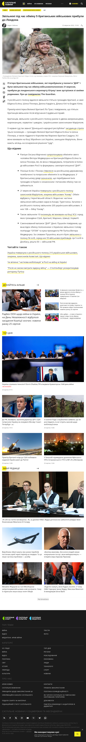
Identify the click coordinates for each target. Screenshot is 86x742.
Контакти (48, 684)
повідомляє (34, 94)
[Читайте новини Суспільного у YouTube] (28, 718)
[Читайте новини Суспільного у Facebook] (10, 718)
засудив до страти (75, 128)
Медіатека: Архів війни (12, 638)
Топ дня (47, 648)
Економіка (48, 659)
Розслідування (50, 655)
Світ (4, 663)
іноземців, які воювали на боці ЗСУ (58, 214)
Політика (6, 659)
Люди (46, 663)
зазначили (46, 178)
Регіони (49, 4)
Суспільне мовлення (11, 688)
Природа (6, 670)
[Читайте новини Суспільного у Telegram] (39, 718)
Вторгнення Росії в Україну (32, 10)
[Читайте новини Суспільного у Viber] (33, 718)
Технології (48, 666)
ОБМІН (5, 10)
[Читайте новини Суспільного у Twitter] (16, 718)
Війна (29, 4)
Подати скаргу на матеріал (14, 701)
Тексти (47, 630)
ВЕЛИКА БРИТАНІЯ (15, 10)
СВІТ (44, 10)
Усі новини (38, 4)
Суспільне (30, 729)
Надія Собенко (12, 25)
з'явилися (48, 170)
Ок (77, 734)
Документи (49, 701)
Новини (47, 674)
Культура (6, 674)
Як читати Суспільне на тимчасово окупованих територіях (59, 696)
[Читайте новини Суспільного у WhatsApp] (45, 718)
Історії (5, 666)
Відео (4, 634)
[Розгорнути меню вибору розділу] (24, 3)
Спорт (46, 670)
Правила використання (54, 688)
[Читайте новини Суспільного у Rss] (4, 718)
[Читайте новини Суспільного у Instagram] (22, 718)
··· (62, 3)
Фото (46, 634)
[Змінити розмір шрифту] (82, 25)
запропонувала (55, 154)
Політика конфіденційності (56, 691)
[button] (4, 84)
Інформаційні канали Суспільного (17, 695)
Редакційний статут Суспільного (16, 704)
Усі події (6, 648)
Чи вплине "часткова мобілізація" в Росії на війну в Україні (37, 262)
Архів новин (7, 684)
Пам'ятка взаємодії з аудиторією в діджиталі (59, 705)
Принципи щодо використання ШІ (17, 691)
